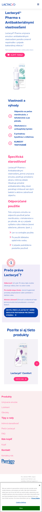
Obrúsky (5, 412)
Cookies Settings (21, 502)
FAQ (3, 433)
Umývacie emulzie (9, 402)
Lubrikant (6, 407)
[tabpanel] (21, 361)
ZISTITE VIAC (20, 379)
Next (36, 363)
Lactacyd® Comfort (21, 373)
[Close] (39, 485)
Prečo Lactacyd (8, 428)
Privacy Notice (35, 498)
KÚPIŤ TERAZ (17, 54)
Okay (21, 508)
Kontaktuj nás (7, 455)
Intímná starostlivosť (10, 423)
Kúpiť (4, 444)
